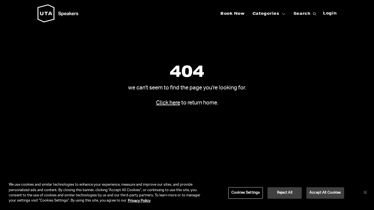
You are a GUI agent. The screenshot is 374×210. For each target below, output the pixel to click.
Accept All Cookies (325, 193)
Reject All (284, 193)
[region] (187, 193)
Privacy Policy (139, 201)
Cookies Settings (245, 193)
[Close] (365, 192)
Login (330, 14)
